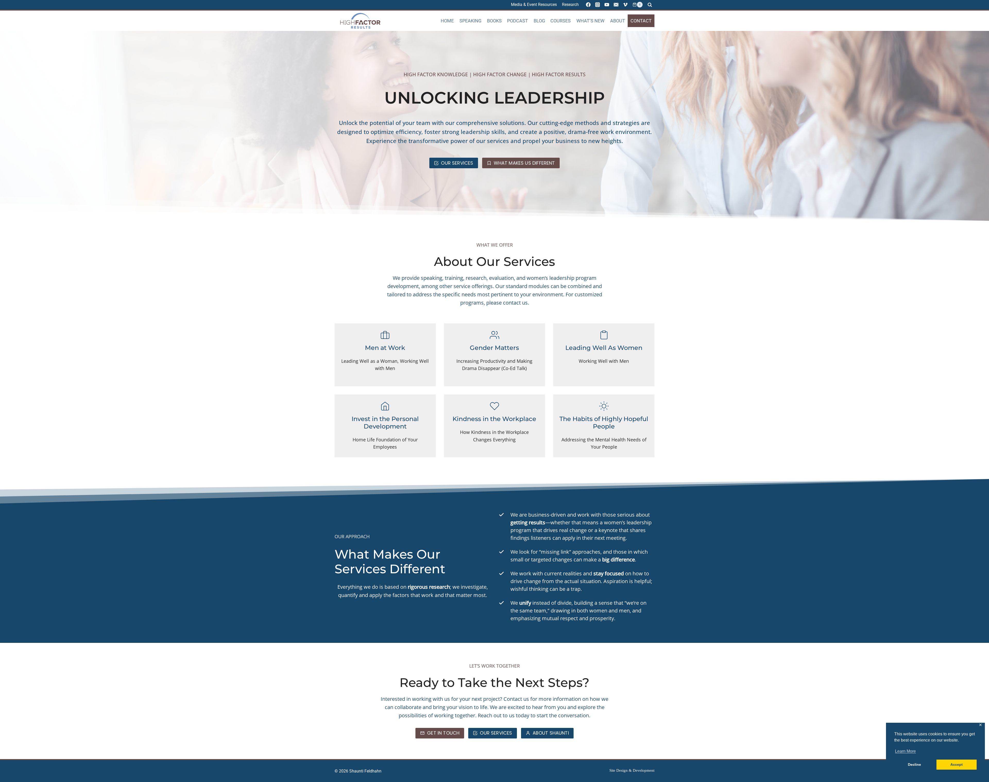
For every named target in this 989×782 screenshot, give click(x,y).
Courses (560, 20)
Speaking (470, 20)
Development (643, 770)
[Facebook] (588, 4)
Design (622, 770)
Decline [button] (914, 764)
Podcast (517, 20)
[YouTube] (606, 4)
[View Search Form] (649, 4)
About (617, 20)
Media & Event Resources (534, 4)
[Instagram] (597, 4)
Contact (641, 20)
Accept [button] (956, 764)
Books (494, 20)
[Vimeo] (625, 4)
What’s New (590, 20)
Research (570, 4)
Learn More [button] (905, 751)
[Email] (616, 4)
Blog (539, 20)
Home (447, 20)
